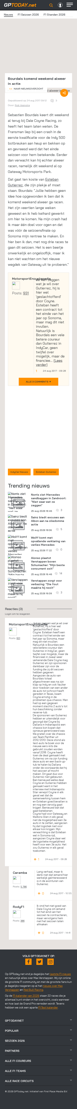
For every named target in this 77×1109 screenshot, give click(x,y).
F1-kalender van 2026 (26, 995)
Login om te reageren (17, 613)
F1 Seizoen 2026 (28, 14)
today (20, 5)
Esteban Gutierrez (46, 471)
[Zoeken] (51, 5)
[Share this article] (64, 93)
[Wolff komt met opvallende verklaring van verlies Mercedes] (18, 545)
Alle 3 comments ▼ (38, 381)
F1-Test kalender (48, 1007)
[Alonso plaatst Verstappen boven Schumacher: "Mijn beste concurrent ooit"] (18, 569)
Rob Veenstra (22, 105)
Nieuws (8, 14)
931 (26, 293)
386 (22, 920)
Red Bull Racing (33, 989)
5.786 (24, 886)
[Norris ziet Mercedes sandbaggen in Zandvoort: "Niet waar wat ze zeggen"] (18, 504)
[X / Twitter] (39, 962)
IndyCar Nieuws (19, 471)
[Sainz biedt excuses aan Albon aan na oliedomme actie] (18, 523)
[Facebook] (28, 962)
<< (26, 88)
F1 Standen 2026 (54, 14)
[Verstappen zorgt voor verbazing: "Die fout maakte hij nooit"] (18, 588)
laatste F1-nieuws (60, 974)
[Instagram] (50, 962)
